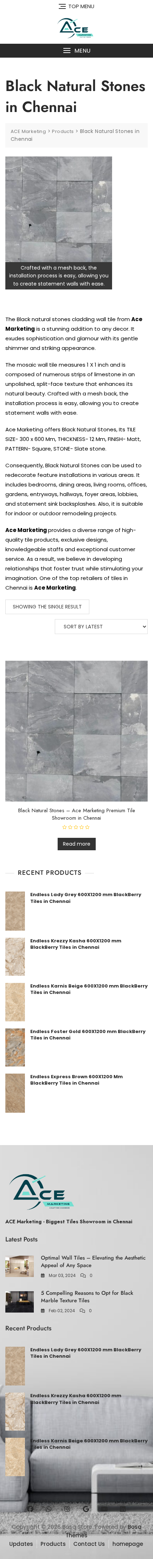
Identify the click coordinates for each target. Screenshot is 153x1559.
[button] (76, 50)
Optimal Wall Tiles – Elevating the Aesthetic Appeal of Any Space (93, 1261)
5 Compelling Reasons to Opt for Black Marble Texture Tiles (87, 1296)
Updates (21, 1544)
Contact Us (89, 1544)
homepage (127, 1544)
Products (53, 1544)
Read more (76, 843)
